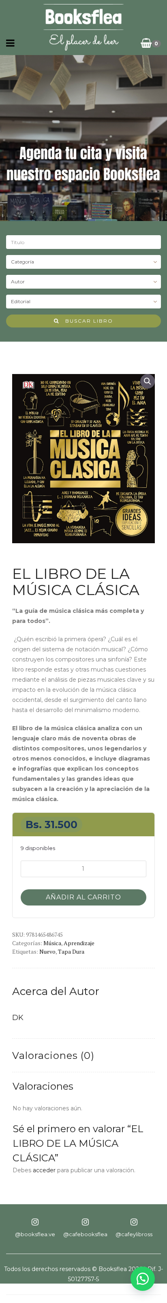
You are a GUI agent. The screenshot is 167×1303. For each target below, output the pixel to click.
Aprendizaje (79, 943)
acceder (44, 1170)
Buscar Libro (86, 321)
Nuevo (47, 951)
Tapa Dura (71, 951)
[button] (147, 381)
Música (52, 943)
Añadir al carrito (83, 897)
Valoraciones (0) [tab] (53, 1055)
